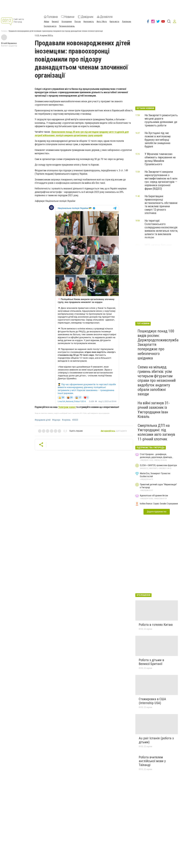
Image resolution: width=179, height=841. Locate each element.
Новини (69, 16)
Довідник (87, 16)
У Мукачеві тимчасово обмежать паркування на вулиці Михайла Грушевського (160, 159)
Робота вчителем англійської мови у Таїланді (152, 761)
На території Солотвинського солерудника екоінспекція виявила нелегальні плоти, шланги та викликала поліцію (161, 229)
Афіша (46, 21)
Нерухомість (88, 21)
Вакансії (55, 21)
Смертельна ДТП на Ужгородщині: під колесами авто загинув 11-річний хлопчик (156, 432)
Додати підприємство (156, 511)
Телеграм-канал (67, 407)
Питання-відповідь (67, 26)
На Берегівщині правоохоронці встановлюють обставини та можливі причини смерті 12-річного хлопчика (161, 205)
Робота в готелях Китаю (156, 625)
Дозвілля (106, 16)
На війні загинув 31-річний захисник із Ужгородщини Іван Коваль (154, 410)
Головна (52, 16)
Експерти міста (50, 26)
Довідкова (126, 21)
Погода (78, 21)
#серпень (66, 420)
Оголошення (67, 21)
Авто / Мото (102, 21)
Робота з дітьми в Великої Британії (151, 662)
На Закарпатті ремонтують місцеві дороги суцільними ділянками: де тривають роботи (161, 120)
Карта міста (114, 21)
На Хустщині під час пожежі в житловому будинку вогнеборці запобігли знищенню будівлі (158, 139)
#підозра (56, 420)
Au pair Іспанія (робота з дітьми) (156, 740)
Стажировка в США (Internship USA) (152, 701)
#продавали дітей (42, 420)
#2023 (75, 420)
